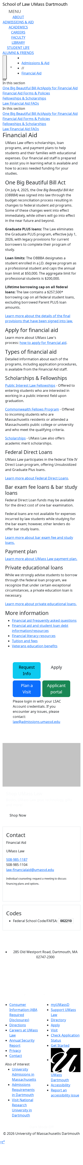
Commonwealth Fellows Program (32, 409)
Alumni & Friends (18, 52)
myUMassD (60, 1004)
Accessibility (60, 1085)
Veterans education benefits (34, 646)
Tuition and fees (25, 641)
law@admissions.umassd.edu (36, 721)
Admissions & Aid (18, 22)
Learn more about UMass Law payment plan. (41, 558)
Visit (54, 1030)
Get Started (60, 1045)
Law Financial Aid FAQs (21, 103)
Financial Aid (31, 73)
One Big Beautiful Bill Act (22, 88)
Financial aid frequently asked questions (44, 620)
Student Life (18, 47)
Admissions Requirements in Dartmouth (23, 1089)
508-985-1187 (16, 859)
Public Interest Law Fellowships (30, 385)
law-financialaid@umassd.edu (30, 869)
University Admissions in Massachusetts (24, 1074)
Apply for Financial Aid (60, 88)
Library (18, 42)
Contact (15, 1055)
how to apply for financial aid (43, 342)
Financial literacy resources (34, 635)
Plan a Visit (27, 689)
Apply (56, 667)
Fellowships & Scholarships (24, 98)
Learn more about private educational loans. (41, 604)
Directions (17, 1025)
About (18, 17)
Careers (18, 32)
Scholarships (15, 438)
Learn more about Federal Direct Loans (36, 478)
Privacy (15, 1050)
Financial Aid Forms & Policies (26, 93)
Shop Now (18, 815)
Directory (58, 1020)
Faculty (18, 37)
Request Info (27, 670)
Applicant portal (56, 689)
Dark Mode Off (42, 1127)
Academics (18, 27)
